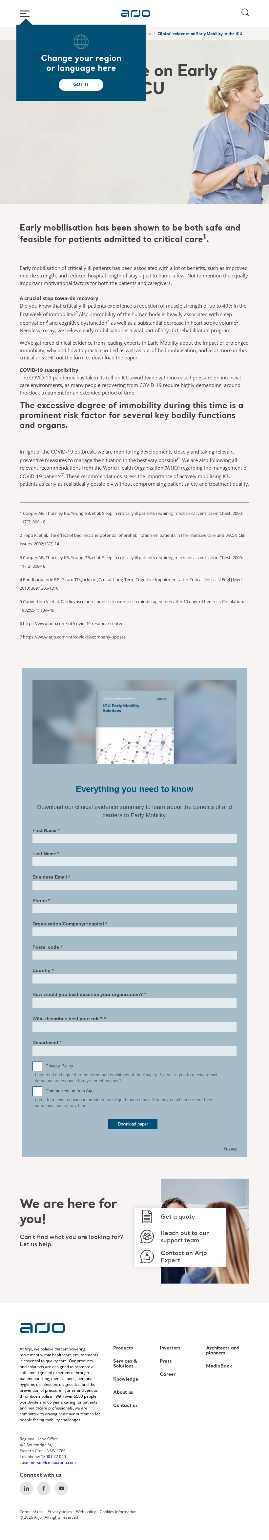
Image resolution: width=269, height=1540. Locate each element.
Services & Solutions (125, 1364)
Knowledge (125, 1379)
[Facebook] (44, 1488)
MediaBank (219, 1366)
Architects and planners (222, 1351)
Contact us (125, 1405)
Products (123, 1348)
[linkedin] (26, 1488)
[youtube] (61, 1488)
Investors (170, 1348)
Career (168, 1374)
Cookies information (118, 1511)
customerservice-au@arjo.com (48, 1462)
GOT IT (81, 84)
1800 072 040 (53, 1456)
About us (123, 1392)
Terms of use (32, 1511)
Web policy (86, 1511)
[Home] (135, 13)
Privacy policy (60, 1511)
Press (166, 1361)
